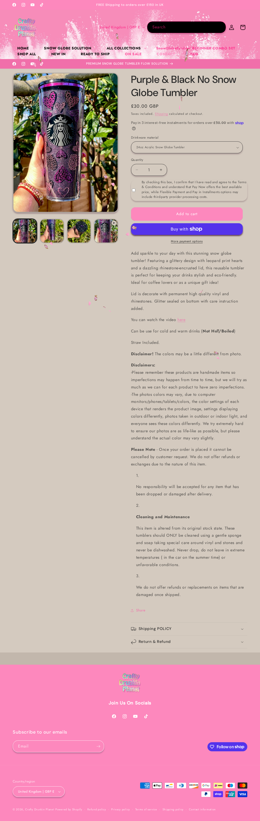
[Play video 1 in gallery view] (106, 231)
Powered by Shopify (68, 809)
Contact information (202, 809)
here (181, 320)
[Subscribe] (98, 746)
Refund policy (96, 809)
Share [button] (140, 610)
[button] (124, 48)
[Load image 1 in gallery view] (25, 231)
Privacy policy (120, 809)
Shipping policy (173, 809)
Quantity (137, 159)
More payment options (187, 241)
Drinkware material (144, 137)
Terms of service (146, 809)
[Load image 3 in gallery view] (79, 231)
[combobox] (186, 27)
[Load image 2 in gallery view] (52, 231)
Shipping (161, 113)
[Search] (220, 27)
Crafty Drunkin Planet (39, 809)
